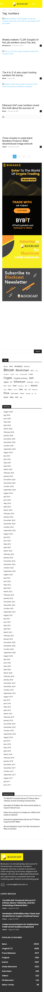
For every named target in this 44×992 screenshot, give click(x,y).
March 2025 (8, 469)
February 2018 (9, 758)
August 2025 (8, 452)
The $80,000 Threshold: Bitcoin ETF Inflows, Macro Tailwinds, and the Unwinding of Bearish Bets (21, 800)
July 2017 (7, 781)
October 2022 (9, 568)
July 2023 (7, 537)
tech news (14, 393)
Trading (28, 393)
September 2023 (10, 530)
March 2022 (8, 591)
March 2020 (8, 673)
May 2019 (7, 707)
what (6, 397)
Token (22, 393)
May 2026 (7, 422)
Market (34, 385)
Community (23, 374)
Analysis (18, 366)
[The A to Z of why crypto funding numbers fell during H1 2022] (22, 60)
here (9, 386)
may (5, 389)
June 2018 (7, 744)
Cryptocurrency (21, 378)
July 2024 (7, 496)
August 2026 (8, 412)
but (37, 371)
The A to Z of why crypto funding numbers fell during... (19, 74)
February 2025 (9, 473)
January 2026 (8, 435)
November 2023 (9, 524)
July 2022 (7, 578)
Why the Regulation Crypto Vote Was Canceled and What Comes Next (22, 828)
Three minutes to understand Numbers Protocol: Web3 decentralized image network (17, 141)
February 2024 (9, 513)
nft (30, 389)
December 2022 (9, 561)
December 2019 (9, 683)
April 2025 (7, 466)
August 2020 (8, 656)
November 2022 (9, 564)
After (11, 366)
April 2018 (7, 751)
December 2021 (9, 602)
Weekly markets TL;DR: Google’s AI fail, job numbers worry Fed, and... (20, 41)
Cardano (6, 374)
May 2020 (7, 666)
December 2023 (9, 520)
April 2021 (7, 629)
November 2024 (9, 483)
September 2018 (10, 734)
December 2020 (9, 642)
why (12, 397)
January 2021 (8, 639)
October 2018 (9, 730)
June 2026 (7, 418)
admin (4, 147)
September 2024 (10, 490)
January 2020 (8, 680)
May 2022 (7, 585)
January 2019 (8, 720)
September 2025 (10, 449)
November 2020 (9, 646)
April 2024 (7, 507)
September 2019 (10, 693)
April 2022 (7, 588)
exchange (30, 382)
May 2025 (7, 463)
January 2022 (8, 598)
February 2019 (9, 717)
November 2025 (9, 442)
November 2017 (9, 768)
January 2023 (8, 557)
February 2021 (9, 636)
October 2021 (9, 608)
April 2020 (7, 669)
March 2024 (8, 510)
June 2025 (7, 459)
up (32, 393)
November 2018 (9, 727)
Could (31, 374)
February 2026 (9, 432)
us (35, 393)
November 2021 (9, 605)
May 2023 (7, 544)
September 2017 (10, 775)
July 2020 (7, 659)
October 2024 (9, 486)
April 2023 (7, 547)
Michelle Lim (6, 45)
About (6, 366)
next (25, 389)
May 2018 (7, 747)
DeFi (31, 378)
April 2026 (7, 425)
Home (4, 10)
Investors (21, 386)
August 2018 (8, 737)
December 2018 (9, 724)
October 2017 (9, 771)
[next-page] (28, 156)
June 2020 (7, 663)
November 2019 (9, 686)
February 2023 (9, 554)
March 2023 (8, 551)
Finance (37, 382)
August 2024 (8, 493)
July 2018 (7, 741)
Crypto (8, 378)
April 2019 (7, 710)
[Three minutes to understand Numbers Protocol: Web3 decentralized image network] (22, 125)
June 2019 (7, 703)
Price (6, 393)
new (21, 389)
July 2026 (7, 415)
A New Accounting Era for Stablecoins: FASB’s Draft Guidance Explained (22, 814)
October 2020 (9, 649)
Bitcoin (9, 370)
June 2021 (7, 622)
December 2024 (9, 479)
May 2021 (7, 625)
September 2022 (10, 571)
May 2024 (7, 503)
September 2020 (10, 652)
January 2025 (8, 476)
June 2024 (7, 500)
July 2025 (7, 456)
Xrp (21, 397)
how (14, 385)
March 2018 (8, 754)
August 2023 (8, 534)
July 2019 (7, 700)
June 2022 (7, 581)
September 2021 (10, 612)
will (16, 397)
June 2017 (7, 785)
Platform (34, 389)
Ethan (4, 78)
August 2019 (8, 697)
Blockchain (22, 370)
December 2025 (9, 439)
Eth (11, 382)
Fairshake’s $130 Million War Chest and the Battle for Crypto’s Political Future (22, 807)
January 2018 (8, 761)
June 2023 (7, 541)
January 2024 (8, 517)
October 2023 (9, 527)
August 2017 (8, 778)
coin (17, 374)
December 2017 (9, 764)
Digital (6, 382)
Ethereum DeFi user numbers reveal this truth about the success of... (20, 106)
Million (10, 390)
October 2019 (9, 690)
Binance (27, 366)
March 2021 (8, 632)
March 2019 (8, 714)
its (26, 386)
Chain (12, 374)
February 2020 (9, 676)
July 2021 (7, 619)
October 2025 (9, 446)
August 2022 (8, 574)
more (15, 389)
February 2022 (9, 595)
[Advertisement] (22, 323)
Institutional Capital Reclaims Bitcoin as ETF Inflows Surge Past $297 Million (22, 821)
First (5, 386)
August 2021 (8, 615)
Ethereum (19, 381)
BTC (32, 370)
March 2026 (8, 429)
